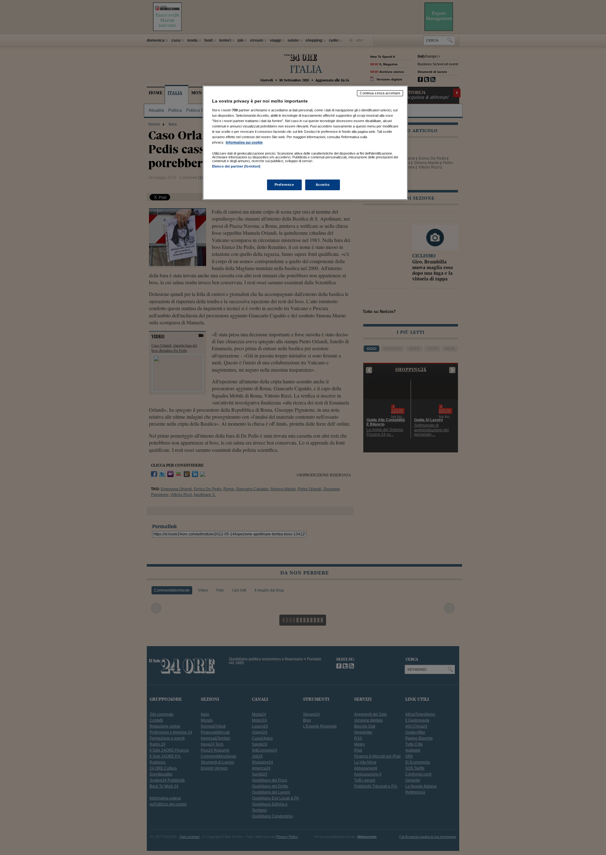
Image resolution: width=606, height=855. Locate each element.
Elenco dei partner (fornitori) (236, 166)
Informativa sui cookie (244, 142)
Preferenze (284, 184)
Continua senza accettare (380, 93)
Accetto (323, 184)
